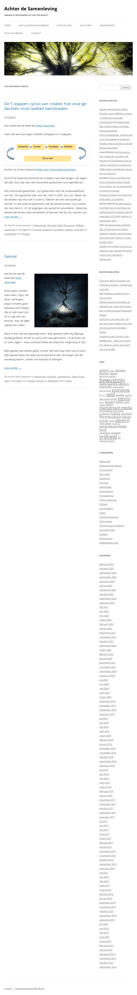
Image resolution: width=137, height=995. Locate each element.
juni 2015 (104, 928)
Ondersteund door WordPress (30, 988)
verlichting (104, 433)
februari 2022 (106, 654)
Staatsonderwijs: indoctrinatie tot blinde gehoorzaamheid (114, 126)
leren (101, 402)
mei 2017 (104, 829)
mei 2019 (104, 727)
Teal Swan (105, 423)
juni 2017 (104, 825)
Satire (102, 512)
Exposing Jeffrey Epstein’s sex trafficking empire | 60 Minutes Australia (115, 113)
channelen (105, 387)
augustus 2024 (107, 581)
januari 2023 (105, 628)
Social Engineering (108, 517)
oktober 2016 (106, 859)
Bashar (104, 373)
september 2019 (107, 709)
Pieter (68, 380)
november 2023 (107, 590)
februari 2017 (106, 842)
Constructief (105, 470)
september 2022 (107, 645)
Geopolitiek (105, 487)
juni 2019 (104, 722)
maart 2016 (105, 889)
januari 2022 (105, 658)
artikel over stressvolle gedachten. (55, 169)
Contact (36, 33)
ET (100, 395)
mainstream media (115, 407)
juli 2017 (103, 821)
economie (121, 390)
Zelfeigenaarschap (108, 542)
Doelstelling (64, 25)
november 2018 (107, 752)
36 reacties (10, 265)
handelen (59, 229)
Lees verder (12, 216)
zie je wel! (79, 229)
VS (119, 437)
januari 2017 (105, 847)
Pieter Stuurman (45, 125)
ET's (104, 395)
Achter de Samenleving (30, 8)
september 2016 (107, 864)
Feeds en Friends (13, 33)
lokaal (102, 404)
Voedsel (103, 534)
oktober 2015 (106, 911)
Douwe (26, 233)
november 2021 (107, 667)
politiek (103, 420)
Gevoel (10, 256)
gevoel (40, 380)
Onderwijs (104, 413)
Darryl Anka (105, 390)
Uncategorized (107, 530)
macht (109, 404)
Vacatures (86, 25)
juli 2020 (103, 679)
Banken (121, 370)
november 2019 (107, 705)
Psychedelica (106, 508)
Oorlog (115, 414)
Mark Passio (118, 411)
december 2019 (107, 701)
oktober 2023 (106, 594)
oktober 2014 (106, 962)
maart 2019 (105, 735)
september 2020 (107, 671)
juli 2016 (103, 872)
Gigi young (105, 399)
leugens (110, 402)
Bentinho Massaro (107, 376)
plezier (126, 417)
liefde (127, 402)
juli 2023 (103, 607)
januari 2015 (105, 949)
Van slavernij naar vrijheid (34, 25)
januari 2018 (105, 795)
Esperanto (104, 478)
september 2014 (107, 967)
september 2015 (107, 915)
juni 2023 (104, 611)
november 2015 (107, 907)
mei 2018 (104, 778)
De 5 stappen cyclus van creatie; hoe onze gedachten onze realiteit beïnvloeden (45, 106)
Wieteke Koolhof (107, 441)
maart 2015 (105, 941)
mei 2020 (104, 688)
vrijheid (108, 436)
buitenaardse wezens (114, 384)
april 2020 (104, 692)
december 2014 (107, 954)
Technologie (105, 521)
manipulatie (105, 410)
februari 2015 (106, 945)
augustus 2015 (107, 919)
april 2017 (104, 834)
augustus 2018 (107, 765)
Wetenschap (106, 538)
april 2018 (104, 782)
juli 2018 (103, 769)
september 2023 (107, 598)
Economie (104, 474)
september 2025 (107, 572)
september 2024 (107, 577)
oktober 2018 (106, 757)
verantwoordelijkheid (113, 428)
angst (112, 370)
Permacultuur (110, 416)
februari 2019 (106, 739)
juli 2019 (103, 718)
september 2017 (107, 812)
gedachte (48, 229)
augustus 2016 (107, 868)
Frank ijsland (106, 122)
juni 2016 (104, 877)
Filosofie (51, 225)
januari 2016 (105, 898)
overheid (126, 413)
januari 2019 (105, 744)
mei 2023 (104, 615)
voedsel (116, 433)
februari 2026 (106, 564)
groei (114, 399)
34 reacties (10, 117)
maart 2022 (105, 649)
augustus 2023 (107, 602)
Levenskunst (64, 376)
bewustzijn (112, 380)
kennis (124, 398)
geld (111, 394)
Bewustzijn (40, 225)
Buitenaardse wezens (110, 465)
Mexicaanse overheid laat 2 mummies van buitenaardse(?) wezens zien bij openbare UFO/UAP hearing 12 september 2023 (115, 212)
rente (112, 420)
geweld (120, 395)
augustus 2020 (107, 675)
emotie (38, 229)
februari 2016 (106, 894)
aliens (104, 370)
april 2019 (104, 731)
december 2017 (107, 799)
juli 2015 (103, 924)
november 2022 (107, 637)
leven (119, 402)
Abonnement (107, 25)
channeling (118, 387)
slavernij (122, 420)
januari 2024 (105, 585)
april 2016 (104, 885)
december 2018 (107, 748)
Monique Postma (108, 195)
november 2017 (107, 804)
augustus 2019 (107, 714)
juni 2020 (104, 684)
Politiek (103, 504)
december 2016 (107, 851)
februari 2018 (106, 791)
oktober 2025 (106, 568)
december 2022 (107, 632)
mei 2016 (104, 881)
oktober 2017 (106, 808)
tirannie (116, 423)
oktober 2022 (106, 641)
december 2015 (107, 902)
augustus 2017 (107, 817)
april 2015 (104, 937)
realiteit (69, 229)
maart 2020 (105, 697)
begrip (113, 373)
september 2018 (107, 761)
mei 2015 (104, 932)
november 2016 (107, 855)
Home (7, 25)
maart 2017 (105, 838)
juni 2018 (104, 774)
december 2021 (107, 662)
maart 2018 (105, 787)
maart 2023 (105, 619)
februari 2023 (106, 624)
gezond (128, 395)
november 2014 (107, 958)
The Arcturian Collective (111, 525)
